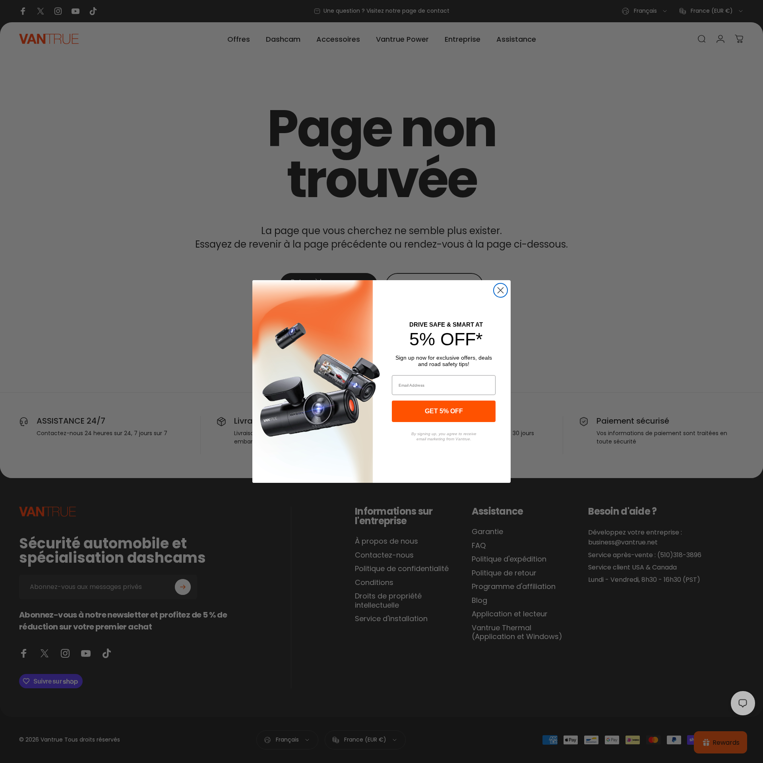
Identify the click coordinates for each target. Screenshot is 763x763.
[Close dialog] (500, 290)
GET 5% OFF (444, 411)
